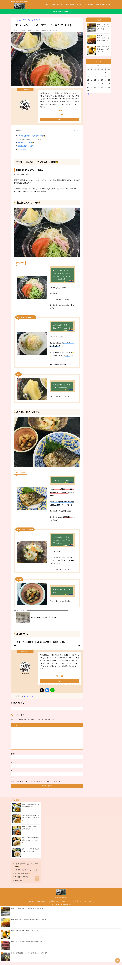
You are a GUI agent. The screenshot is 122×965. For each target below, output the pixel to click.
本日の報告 (22, 149)
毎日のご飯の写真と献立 (61, 11)
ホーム (47, 4)
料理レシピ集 (70, 4)
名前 (13, 754)
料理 (24, 20)
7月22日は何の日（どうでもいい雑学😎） (32, 136)
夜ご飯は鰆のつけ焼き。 (26, 146)
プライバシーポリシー (102, 4)
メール (14, 762)
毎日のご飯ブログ (57, 4)
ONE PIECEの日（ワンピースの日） (31, 139)
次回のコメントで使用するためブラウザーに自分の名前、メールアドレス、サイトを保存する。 (36, 781)
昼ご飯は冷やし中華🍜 (26, 142)
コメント (16, 725)
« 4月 (88, 94)
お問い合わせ (88, 4)
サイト (13, 770)
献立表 (79, 4)
